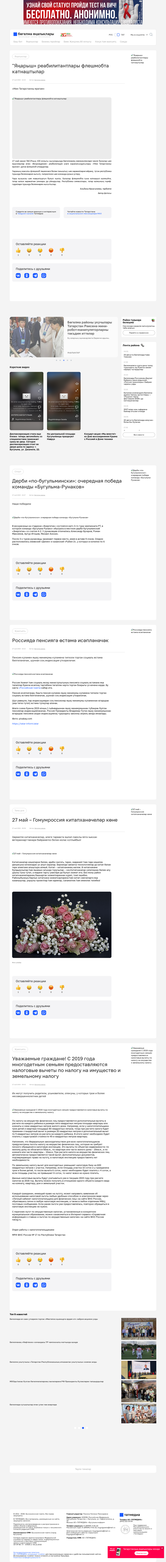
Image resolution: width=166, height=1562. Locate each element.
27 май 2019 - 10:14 (19, 649)
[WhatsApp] (43, 275)
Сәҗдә (123, 41)
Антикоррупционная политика (26, 1552)
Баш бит (17, 41)
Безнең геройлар (51, 41)
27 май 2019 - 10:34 (19, 80)
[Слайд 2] (60, 360)
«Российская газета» (30, 687)
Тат (123, 35)
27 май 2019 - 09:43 (19, 1084)
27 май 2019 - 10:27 (19, 495)
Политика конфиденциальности (26, 1557)
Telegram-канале (25, 213)
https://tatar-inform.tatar (25, 723)
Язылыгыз (141, 1553)
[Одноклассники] (26, 275)
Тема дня (19, 810)
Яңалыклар (32, 41)
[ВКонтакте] (18, 275)
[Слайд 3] (63, 360)
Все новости (139, 435)
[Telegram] (35, 275)
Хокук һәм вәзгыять (105, 41)
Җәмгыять (20, 631)
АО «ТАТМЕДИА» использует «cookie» (29, 1554)
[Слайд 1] (56, 360)
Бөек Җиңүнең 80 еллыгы (77, 41)
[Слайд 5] (71, 360)
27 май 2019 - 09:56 (19, 828)
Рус (111, 35)
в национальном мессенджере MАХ (84, 213)
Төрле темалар (83, 1469)
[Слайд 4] (67, 360)
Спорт (18, 471)
